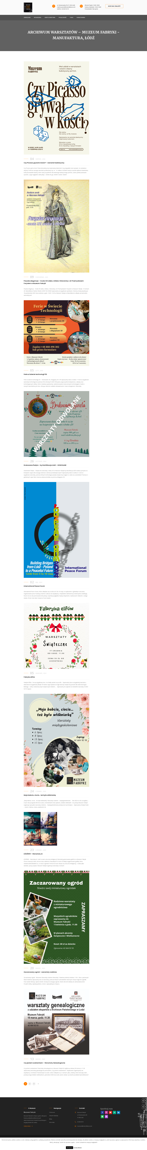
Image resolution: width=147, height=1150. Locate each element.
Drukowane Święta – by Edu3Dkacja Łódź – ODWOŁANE (45, 465)
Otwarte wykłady (53, 1115)
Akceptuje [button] (69, 1147)
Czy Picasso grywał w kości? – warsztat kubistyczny (44, 163)
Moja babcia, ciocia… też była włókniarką (40, 795)
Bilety (50, 1119)
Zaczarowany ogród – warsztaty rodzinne (40, 972)
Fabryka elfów (29, 677)
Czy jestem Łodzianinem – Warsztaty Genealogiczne (44, 1063)
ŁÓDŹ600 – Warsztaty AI (33, 854)
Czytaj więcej (27, 1126)
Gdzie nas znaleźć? (114, 6)
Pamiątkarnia (81, 17)
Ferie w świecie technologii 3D (35, 374)
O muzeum (52, 1112)
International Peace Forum (34, 586)
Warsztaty (52, 1122)
